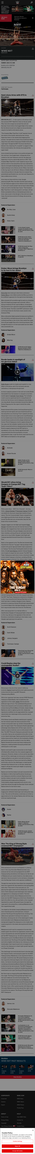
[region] (17, 1141)
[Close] (33, 1130)
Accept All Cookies (17, 1151)
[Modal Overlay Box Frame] (17, 577)
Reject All (17, 1146)
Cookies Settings (17, 1141)
